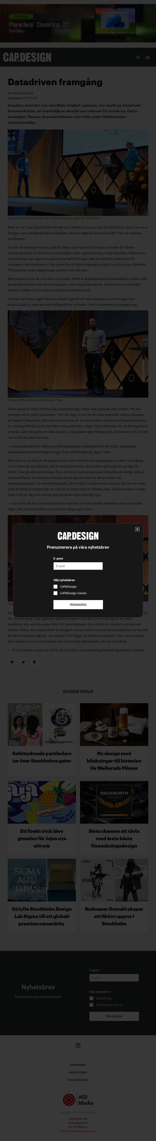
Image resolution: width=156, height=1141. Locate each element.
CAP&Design (68, 586)
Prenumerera (78, 605)
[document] (78, 570)
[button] (137, 529)
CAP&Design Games (73, 593)
